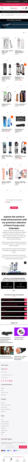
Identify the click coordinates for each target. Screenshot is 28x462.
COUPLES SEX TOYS (5, 426)
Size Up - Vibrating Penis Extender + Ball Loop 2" (20, 182)
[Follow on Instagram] (5, 381)
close (25, 1)
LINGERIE (3, 432)
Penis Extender (11, 257)
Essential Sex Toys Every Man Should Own (6, 357)
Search (2, 388)
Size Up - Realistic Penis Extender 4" (6, 182)
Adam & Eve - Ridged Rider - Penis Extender (7, 51)
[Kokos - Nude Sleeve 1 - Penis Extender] (20, 96)
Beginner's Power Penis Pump (6, 104)
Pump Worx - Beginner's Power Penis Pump (19, 78)
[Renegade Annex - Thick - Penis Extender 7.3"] (20, 121)
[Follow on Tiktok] (11, 381)
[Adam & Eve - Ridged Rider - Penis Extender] (7, 43)
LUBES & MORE (4, 430)
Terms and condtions (6, 405)
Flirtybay (19, 457)
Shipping (3, 411)
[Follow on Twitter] (3, 381)
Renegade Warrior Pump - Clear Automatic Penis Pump (6, 78)
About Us (3, 402)
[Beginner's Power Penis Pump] (7, 96)
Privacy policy (4, 407)
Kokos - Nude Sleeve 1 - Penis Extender (20, 104)
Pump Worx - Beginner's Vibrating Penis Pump (20, 156)
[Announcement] (12, 1)
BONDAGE (3, 428)
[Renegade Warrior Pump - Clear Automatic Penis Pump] (7, 69)
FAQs (2, 390)
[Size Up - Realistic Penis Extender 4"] (7, 174)
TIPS (2, 434)
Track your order (4, 392)
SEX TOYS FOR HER (5, 421)
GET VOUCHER (23, 11)
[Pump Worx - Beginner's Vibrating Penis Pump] (20, 147)
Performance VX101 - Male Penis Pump (7, 130)
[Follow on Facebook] (1, 381)
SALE (2, 419)
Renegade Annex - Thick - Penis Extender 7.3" (20, 130)
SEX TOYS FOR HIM (5, 423)
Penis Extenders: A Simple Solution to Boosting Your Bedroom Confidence (6, 340)
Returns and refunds (5, 409)
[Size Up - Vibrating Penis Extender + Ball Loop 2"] (20, 174)
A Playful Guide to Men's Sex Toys (19, 338)
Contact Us (3, 394)
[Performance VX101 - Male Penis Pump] (7, 121)
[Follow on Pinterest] (7, 381)
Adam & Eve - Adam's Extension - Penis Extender (20, 51)
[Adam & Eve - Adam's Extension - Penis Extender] (20, 43)
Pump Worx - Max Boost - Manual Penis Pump (7, 156)
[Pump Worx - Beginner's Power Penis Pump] (20, 69)
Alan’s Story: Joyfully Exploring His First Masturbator (20, 358)
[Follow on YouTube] (9, 381)
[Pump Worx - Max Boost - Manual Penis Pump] (7, 147)
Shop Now (22, 4)
